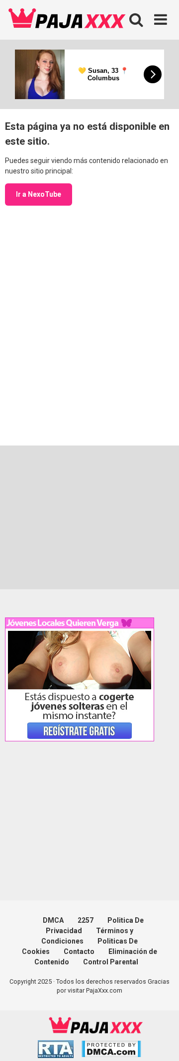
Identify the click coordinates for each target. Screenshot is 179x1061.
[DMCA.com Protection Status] (111, 1050)
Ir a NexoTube (38, 194)
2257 (85, 920)
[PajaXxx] (67, 20)
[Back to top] (160, 1041)
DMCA (53, 920)
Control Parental (110, 962)
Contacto (79, 951)
